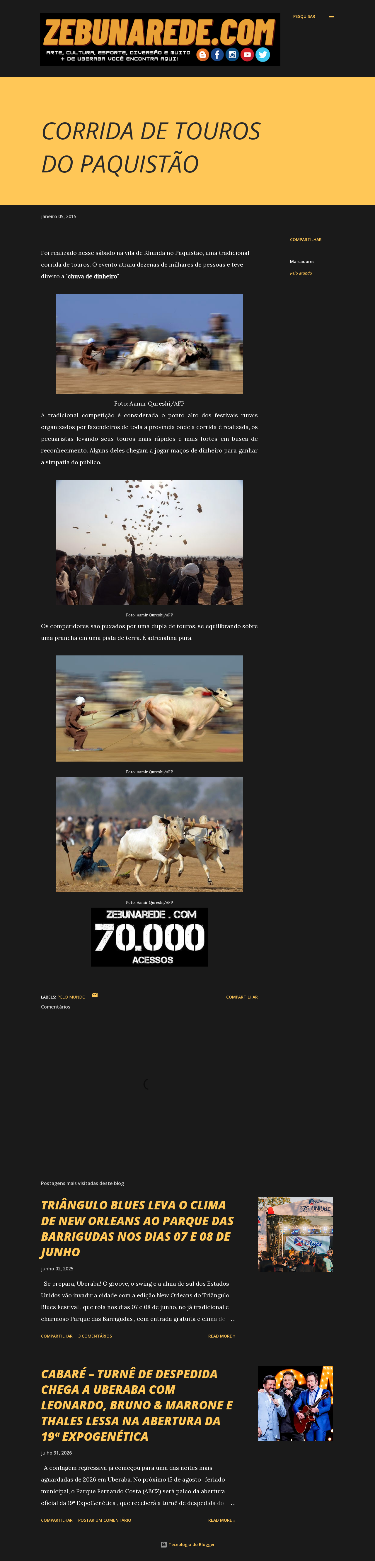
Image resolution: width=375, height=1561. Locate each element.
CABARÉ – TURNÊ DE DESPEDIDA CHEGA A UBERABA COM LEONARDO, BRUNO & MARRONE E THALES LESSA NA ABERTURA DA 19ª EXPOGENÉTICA (137, 1405)
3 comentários (95, 1336)
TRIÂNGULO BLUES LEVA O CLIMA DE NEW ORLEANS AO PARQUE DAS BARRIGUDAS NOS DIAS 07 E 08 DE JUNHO (137, 1228)
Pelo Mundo (301, 273)
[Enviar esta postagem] (94, 997)
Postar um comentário (104, 1520)
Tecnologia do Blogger (191, 1544)
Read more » (222, 1336)
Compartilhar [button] (306, 239)
